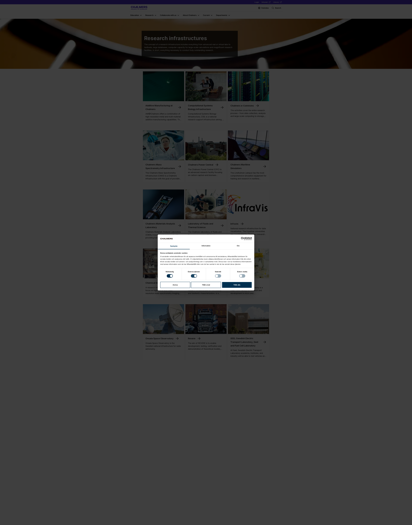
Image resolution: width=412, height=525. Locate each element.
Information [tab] (206, 246)
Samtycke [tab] (174, 246)
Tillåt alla (236, 285)
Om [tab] (238, 246)
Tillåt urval (206, 285)
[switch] (194, 276)
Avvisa (175, 285)
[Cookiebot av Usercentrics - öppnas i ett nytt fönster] (242, 238)
